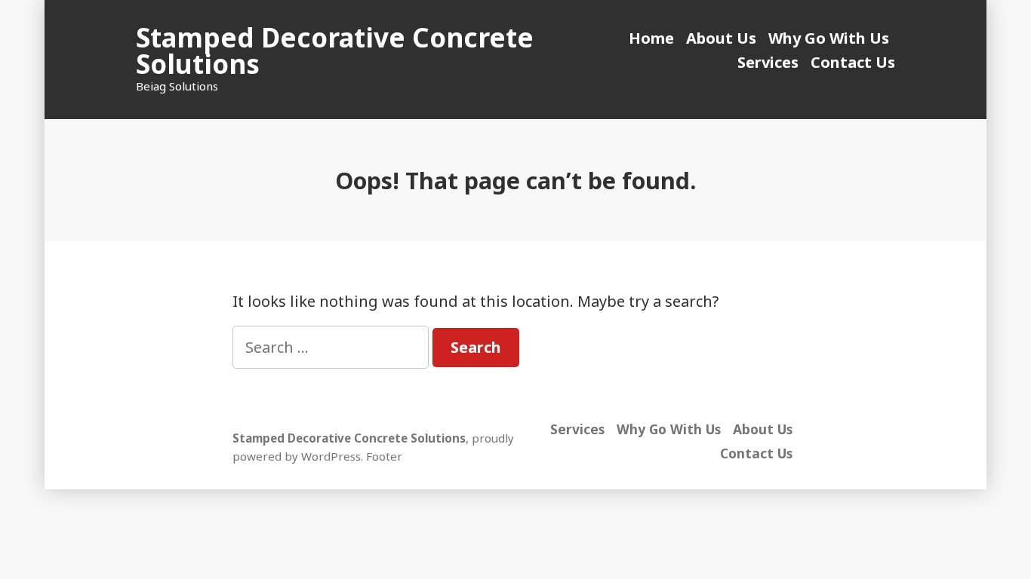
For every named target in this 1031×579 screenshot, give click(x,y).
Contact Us (853, 62)
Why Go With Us (828, 38)
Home (651, 38)
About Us (721, 38)
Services (768, 62)
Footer (384, 456)
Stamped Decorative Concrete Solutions (335, 50)
